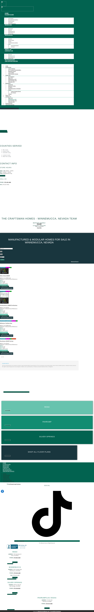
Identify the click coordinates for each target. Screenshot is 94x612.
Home (7, 13)
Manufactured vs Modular (13, 42)
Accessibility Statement (55, 611)
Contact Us (9, 51)
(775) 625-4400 (7, 182)
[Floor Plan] (39, 295)
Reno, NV (10, 29)
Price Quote (4, 286)
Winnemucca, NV (11, 31)
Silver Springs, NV (11, 32)
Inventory (8, 25)
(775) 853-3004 (16, 557)
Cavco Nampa (10, 18)
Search (2, 259)
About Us (8, 49)
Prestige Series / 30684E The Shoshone (8, 305)
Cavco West (10, 22)
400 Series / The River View (6, 323)
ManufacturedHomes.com (43, 611)
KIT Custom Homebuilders (13, 19)
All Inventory (10, 28)
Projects (9, 41)
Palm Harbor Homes (12, 23)
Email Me (39, 224)
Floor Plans (9, 14)
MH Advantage (10, 59)
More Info (4, 285)
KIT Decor (13, 46)
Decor (9, 44)
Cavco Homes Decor (15, 45)
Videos (9, 48)
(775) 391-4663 (48, 603)
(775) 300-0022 (16, 588)
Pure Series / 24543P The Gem (6, 341)
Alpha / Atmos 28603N (5, 275)
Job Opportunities (11, 61)
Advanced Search (74, 261)
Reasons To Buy (11, 40)
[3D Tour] (39, 271)
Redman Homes (11, 21)
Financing (10, 38)
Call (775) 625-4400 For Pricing (6, 288)
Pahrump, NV (10, 33)
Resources (9, 35)
